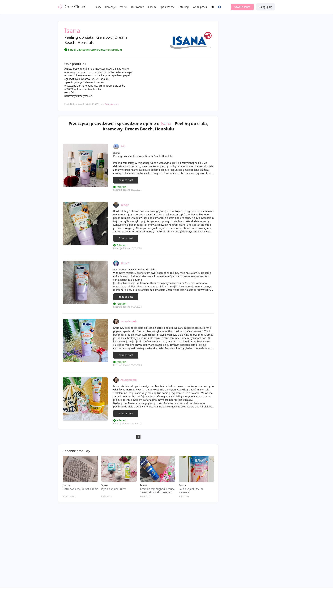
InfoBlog (184, 6)
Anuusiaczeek (112, 104)
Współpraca (200, 6)
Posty (98, 6)
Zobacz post (126, 180)
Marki (123, 6)
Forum (152, 6)
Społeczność (167, 6)
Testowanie (137, 6)
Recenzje (110, 6)
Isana (166, 123)
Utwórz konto (242, 6)
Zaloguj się (265, 6)
